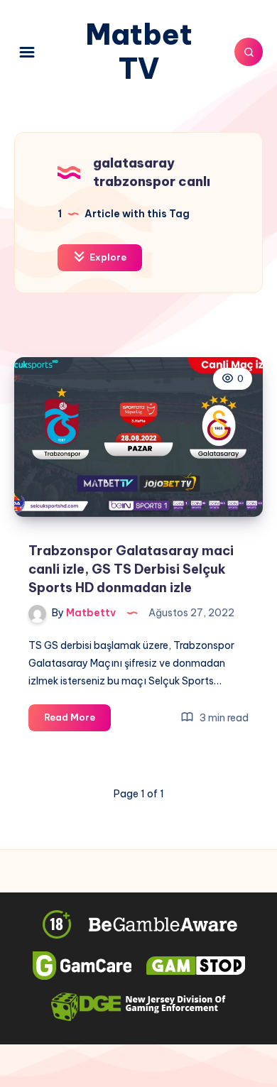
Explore (106, 257)
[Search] (248, 52)
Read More (77, 721)
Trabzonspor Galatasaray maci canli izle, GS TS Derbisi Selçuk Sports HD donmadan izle (131, 569)
